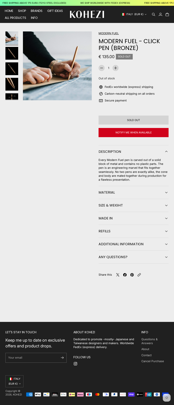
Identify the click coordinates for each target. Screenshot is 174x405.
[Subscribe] (62, 357)
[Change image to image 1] (11, 37)
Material (107, 192)
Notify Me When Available (134, 132)
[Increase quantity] (115, 68)
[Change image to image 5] (11, 99)
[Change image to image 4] (11, 84)
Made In (106, 218)
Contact (146, 355)
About (145, 349)
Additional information (121, 244)
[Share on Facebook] (125, 275)
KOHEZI (17, 394)
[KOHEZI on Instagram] (75, 364)
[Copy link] (139, 275)
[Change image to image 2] (11, 53)
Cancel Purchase (152, 361)
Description (110, 151)
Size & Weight (111, 205)
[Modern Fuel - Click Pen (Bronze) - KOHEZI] (57, 65)
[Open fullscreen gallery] (85, 94)
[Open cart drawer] (167, 14)
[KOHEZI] (87, 14)
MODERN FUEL (109, 33)
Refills (104, 231)
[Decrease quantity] (102, 68)
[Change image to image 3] (11, 68)
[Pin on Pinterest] (132, 275)
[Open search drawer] (153, 14)
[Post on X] (118, 275)
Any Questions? (113, 257)
